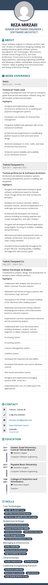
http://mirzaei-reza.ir (19, 425)
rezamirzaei (14, 432)
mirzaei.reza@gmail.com (20, 420)
